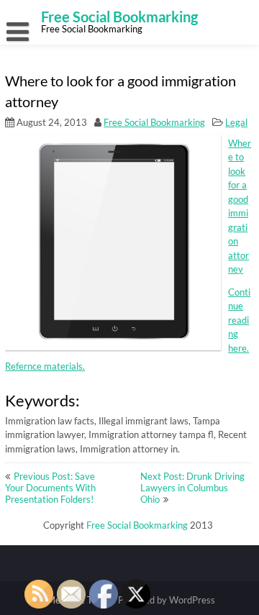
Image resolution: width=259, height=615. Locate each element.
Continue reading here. (239, 320)
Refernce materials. (45, 366)
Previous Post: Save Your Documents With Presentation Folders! (50, 487)
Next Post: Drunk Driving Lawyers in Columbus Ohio (192, 487)
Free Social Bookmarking (154, 122)
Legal (236, 122)
